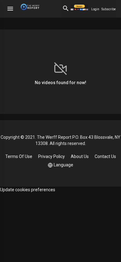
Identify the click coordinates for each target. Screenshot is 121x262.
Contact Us (105, 156)
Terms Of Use (18, 156)
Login (95, 9)
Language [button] (63, 164)
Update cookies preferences (27, 189)
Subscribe (108, 9)
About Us (80, 156)
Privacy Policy (51, 156)
